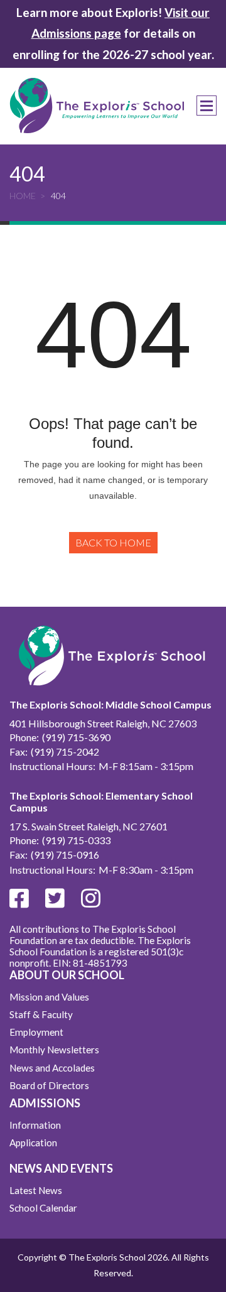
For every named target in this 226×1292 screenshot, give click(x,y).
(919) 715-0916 (65, 854)
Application (33, 1142)
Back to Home (113, 542)
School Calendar (43, 1207)
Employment (36, 1032)
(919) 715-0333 (76, 840)
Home (22, 195)
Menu (206, 105)
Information (35, 1125)
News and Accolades (52, 1067)
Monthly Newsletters (54, 1049)
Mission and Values (49, 996)
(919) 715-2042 (65, 751)
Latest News (35, 1190)
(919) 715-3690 (76, 737)
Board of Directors (49, 1085)
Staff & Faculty (41, 1014)
